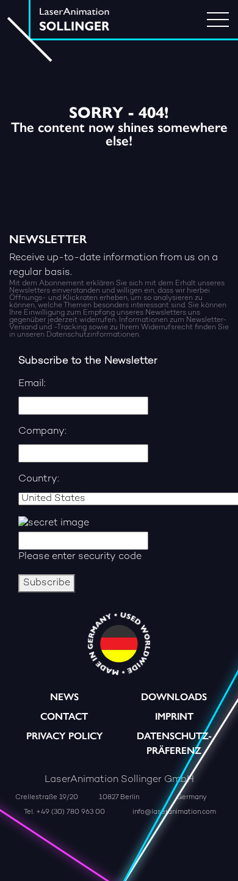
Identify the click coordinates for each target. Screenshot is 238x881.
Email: (32, 384)
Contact (64, 716)
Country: (38, 479)
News (64, 697)
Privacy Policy (64, 736)
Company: (42, 431)
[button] (89, 859)
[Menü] (218, 19)
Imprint (174, 716)
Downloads (174, 697)
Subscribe (46, 583)
